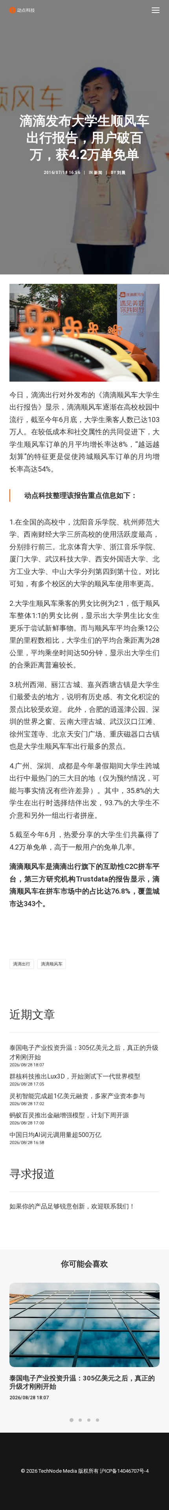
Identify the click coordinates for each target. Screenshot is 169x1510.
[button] (155, 10)
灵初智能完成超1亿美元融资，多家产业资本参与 (77, 1096)
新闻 (98, 172)
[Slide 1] (71, 1420)
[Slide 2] (80, 1420)
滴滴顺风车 (51, 964)
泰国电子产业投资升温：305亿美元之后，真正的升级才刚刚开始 (83, 1052)
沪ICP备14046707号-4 (124, 1471)
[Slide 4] (97, 1420)
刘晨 (121, 172)
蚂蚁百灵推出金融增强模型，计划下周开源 (69, 1115)
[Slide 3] (88, 1420)
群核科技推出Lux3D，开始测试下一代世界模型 (74, 1076)
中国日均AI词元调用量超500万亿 (55, 1135)
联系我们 (116, 1206)
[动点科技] (22, 10)
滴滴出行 (21, 964)
